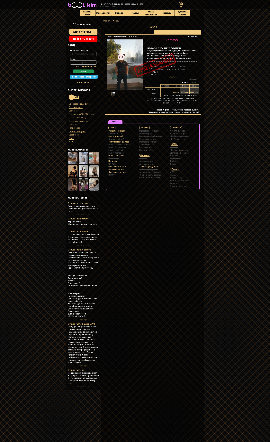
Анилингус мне (146, 164)
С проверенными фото (79, 104)
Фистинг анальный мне (150, 175)
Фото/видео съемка (179, 180)
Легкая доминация (179, 150)
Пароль (73, 59)
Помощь (167, 13)
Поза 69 (112, 175)
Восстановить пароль (86, 66)
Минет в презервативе (119, 144)
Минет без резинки (117, 147)
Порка (173, 164)
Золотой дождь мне (148, 169)
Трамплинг (175, 158)
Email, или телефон (79, 50)
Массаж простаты (147, 139)
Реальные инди (76, 107)
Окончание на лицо (117, 167)
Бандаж (174, 156)
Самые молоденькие (78, 121)
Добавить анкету (183, 13)
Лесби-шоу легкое (178, 139)
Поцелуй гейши (146, 150)
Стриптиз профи (177, 131)
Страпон (143, 158)
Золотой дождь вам (148, 167)
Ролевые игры (177, 178)
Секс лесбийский (116, 139)
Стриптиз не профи (179, 134)
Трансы (135, 13)
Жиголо (119, 13)
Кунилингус (113, 158)
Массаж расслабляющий (151, 136)
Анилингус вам (146, 161)
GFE (172, 172)
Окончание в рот (116, 169)
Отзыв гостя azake (78, 203)
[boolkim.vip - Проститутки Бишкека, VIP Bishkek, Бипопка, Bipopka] (82, 8)
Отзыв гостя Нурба (78, 218)
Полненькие (74, 128)
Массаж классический (149, 131)
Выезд (71, 138)
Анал (71, 142)
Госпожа (174, 147)
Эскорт (173, 175)
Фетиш (173, 183)
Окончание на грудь (117, 172)
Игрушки (112, 164)
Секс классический (117, 131)
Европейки (74, 135)
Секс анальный (115, 134)
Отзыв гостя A (76, 370)
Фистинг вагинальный (149, 177)
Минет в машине (116, 155)
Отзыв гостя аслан (78, 231)
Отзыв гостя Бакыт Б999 (81, 324)
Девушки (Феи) (87, 13)
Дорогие (72, 111)
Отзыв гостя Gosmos (79, 249)
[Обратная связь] (69, 25)
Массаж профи (146, 134)
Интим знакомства (151, 13)
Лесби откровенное (179, 136)
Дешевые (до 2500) (77, 118)
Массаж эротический (149, 142)
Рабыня (173, 161)
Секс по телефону (178, 186)
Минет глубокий (115, 150)
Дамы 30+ (73, 124)
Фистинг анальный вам (150, 172)
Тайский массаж (147, 144)
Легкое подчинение (179, 153)
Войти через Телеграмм (84, 77)
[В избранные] (194, 41)
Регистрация (83, 82)
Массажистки (103, 13)
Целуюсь (112, 161)
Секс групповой (115, 136)
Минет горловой (116, 153)
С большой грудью (77, 131)
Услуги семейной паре (118, 142)
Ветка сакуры (145, 147)
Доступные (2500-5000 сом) (81, 114)
